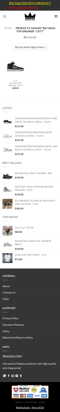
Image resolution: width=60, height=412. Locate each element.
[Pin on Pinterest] (16, 375)
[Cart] (56, 16)
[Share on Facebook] (8, 375)
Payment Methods (13, 324)
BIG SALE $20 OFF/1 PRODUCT (30, 3)
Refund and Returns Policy (17, 337)
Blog (42, 402)
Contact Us (9, 292)
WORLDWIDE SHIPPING (24, 7)
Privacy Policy (10, 318)
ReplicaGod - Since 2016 (30, 407)
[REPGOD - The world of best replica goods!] (30, 16)
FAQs (5, 298)
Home (8, 28)
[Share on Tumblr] (21, 375)
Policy (6, 331)
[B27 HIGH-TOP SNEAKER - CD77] (15, 67)
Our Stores (30, 402)
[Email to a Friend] (12, 375)
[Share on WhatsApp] (4, 375)
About (6, 286)
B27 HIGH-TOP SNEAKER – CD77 (15, 84)
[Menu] (4, 16)
